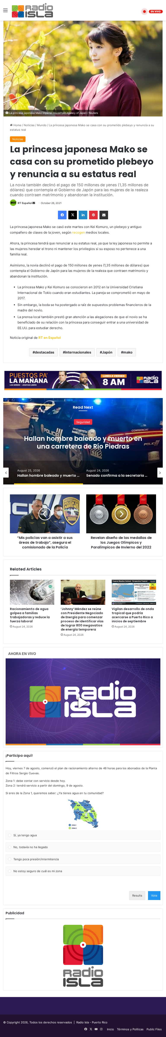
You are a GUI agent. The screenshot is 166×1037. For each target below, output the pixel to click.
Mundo (41, 125)
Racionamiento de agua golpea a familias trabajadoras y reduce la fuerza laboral (30, 615)
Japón (107, 352)
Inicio (110, 1029)
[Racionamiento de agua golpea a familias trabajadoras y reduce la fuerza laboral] (32, 592)
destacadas (44, 352)
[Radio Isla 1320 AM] (32, 10)
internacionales (78, 352)
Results (137, 895)
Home (17, 125)
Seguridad (83, 422)
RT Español (25, 203)
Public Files (154, 1029)
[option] (83, 441)
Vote (154, 895)
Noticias (29, 125)
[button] (83, 814)
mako (127, 352)
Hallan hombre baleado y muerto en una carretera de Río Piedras (83, 442)
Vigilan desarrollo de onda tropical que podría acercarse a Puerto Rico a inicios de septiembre (133, 615)
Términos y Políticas (130, 1029)
